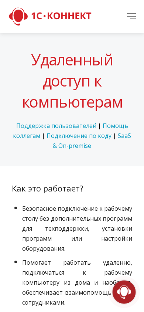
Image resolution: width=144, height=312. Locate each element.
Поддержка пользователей (56, 126)
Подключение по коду (79, 136)
